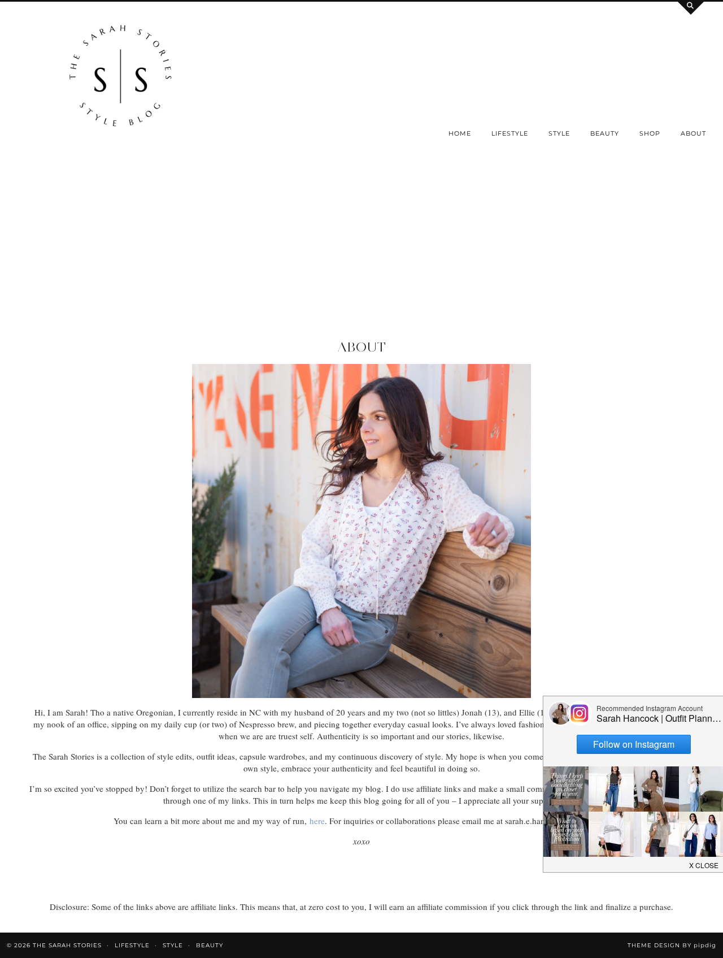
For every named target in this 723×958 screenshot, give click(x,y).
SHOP (649, 133)
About (693, 133)
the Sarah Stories (67, 945)
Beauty (604, 133)
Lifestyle (509, 133)
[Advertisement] (361, 254)
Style (559, 133)
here (317, 820)
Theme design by (672, 945)
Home (459, 133)
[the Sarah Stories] (120, 78)
